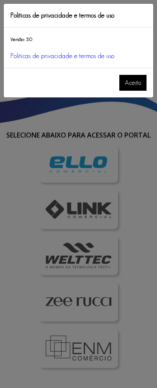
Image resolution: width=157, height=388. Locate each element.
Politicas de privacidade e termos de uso (62, 55)
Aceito (133, 82)
